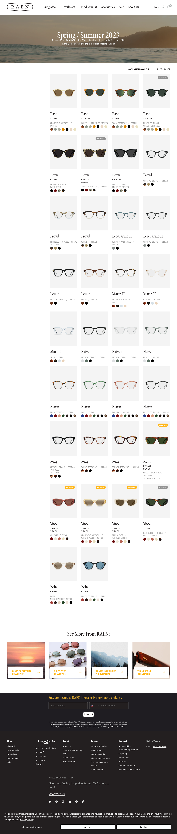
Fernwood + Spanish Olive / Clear (148, 184)
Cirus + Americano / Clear (113, 248)
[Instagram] (65, 802)
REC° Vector (40, 756)
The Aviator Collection (60, 672)
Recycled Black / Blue (71, 602)
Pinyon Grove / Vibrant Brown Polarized (55, 129)
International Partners (100, 758)
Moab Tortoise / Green (51, 129)
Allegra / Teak (59, 538)
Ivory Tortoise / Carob (59, 190)
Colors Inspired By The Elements (106, 672)
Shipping (123, 753)
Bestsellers (12, 754)
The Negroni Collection (144, 672)
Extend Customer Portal (129, 769)
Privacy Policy (27, 819)
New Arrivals (13, 750)
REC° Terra (40, 760)
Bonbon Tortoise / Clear (113, 306)
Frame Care (124, 757)
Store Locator (97, 769)
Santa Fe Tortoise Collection (21, 672)
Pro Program (96, 750)
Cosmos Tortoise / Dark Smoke (63, 190)
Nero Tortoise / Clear (67, 415)
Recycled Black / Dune (51, 602)
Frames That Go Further (46, 742)
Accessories (108, 6)
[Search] (163, 7)
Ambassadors (69, 761)
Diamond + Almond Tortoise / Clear (74, 415)
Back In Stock (13, 758)
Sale (121, 6)
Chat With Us (57, 794)
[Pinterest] (78, 802)
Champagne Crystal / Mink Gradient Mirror (63, 538)
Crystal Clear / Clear (82, 360)
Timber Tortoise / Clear (55, 476)
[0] (168, 7)
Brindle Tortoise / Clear (117, 306)
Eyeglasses (69, 6)
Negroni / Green (55, 190)
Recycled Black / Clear (71, 415)
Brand (66, 741)
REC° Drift (39, 752)
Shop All (11, 746)
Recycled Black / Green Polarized (67, 129)
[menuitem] (51, 7)
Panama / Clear (59, 415)
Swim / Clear (121, 306)
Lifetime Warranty (127, 765)
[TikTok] (85, 801)
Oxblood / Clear (55, 415)
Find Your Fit (89, 6)
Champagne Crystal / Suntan (74, 129)
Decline (144, 827)
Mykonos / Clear (51, 415)
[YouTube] (72, 802)
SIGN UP (88, 714)
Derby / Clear (51, 303)
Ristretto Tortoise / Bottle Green (67, 538)
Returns (122, 761)
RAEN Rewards (98, 754)
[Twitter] (58, 802)
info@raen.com (159, 746)
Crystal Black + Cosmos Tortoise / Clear (59, 476)
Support (123, 741)
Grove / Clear (86, 360)
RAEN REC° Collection (45, 748)
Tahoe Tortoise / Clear (51, 476)
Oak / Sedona (63, 602)
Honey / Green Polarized (63, 129)
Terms (124, 727)
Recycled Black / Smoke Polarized (51, 190)
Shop (9, 741)
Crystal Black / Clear (152, 184)
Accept (87, 827)
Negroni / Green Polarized (51, 538)
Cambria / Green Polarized (59, 129)
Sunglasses (50, 6)
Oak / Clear (63, 415)
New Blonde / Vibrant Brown (55, 538)
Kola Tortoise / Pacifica (55, 602)
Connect (95, 741)
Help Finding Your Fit (128, 749)
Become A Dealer (99, 746)
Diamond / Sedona (71, 129)
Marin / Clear (144, 184)
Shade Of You (69, 757)
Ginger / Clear (125, 306)
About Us (133, 6)
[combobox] (94, 705)
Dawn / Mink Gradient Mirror (67, 602)
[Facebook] (52, 802)
